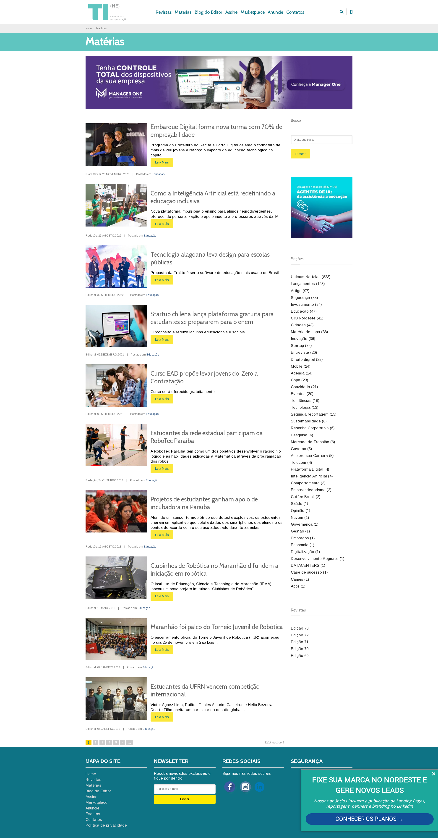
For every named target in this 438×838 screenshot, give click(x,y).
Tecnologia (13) (304, 407)
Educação (158, 174)
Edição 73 (299, 628)
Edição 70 (299, 649)
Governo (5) (301, 449)
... (129, 742)
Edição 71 (299, 642)
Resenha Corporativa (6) (313, 428)
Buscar (300, 154)
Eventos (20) (302, 394)
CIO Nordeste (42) (307, 318)
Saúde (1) (299, 503)
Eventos (93, 814)
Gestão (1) (300, 531)
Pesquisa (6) (302, 435)
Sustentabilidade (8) (309, 421)
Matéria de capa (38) (309, 332)
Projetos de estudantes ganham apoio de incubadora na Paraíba (204, 503)
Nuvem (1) (300, 517)
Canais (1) (300, 579)
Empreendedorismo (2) (311, 490)
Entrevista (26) (304, 352)
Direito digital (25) (307, 359)
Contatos (295, 12)
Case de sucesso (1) (309, 572)
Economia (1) (302, 545)
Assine (231, 12)
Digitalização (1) (305, 552)
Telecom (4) (301, 462)
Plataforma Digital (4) (310, 469)
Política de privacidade (106, 825)
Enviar (184, 799)
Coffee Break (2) (306, 497)
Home (89, 28)
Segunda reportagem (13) (313, 414)
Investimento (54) (306, 304)
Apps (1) (298, 586)
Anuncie (275, 12)
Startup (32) (301, 345)
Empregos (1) (303, 538)
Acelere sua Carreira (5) (312, 455)
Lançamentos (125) (308, 284)
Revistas (164, 12)
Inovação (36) (303, 339)
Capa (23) (299, 380)
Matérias (183, 12)
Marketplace (253, 12)
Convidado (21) (304, 387)
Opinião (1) (300, 511)
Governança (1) (304, 524)
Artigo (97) (300, 291)
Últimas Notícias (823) (311, 277)
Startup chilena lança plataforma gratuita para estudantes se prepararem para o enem (212, 318)
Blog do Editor (208, 12)
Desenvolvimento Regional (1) (317, 558)
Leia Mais (162, 162)
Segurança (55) (304, 297)
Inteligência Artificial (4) (312, 476)
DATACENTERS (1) (308, 565)
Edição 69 (299, 656)
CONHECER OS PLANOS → (370, 819)
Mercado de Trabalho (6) (313, 442)
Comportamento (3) (308, 483)
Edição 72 (299, 635)
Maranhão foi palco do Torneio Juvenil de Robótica (217, 627)
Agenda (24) (302, 373)
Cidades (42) (302, 325)
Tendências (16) (305, 400)
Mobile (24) (300, 366)
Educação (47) (304, 311)
